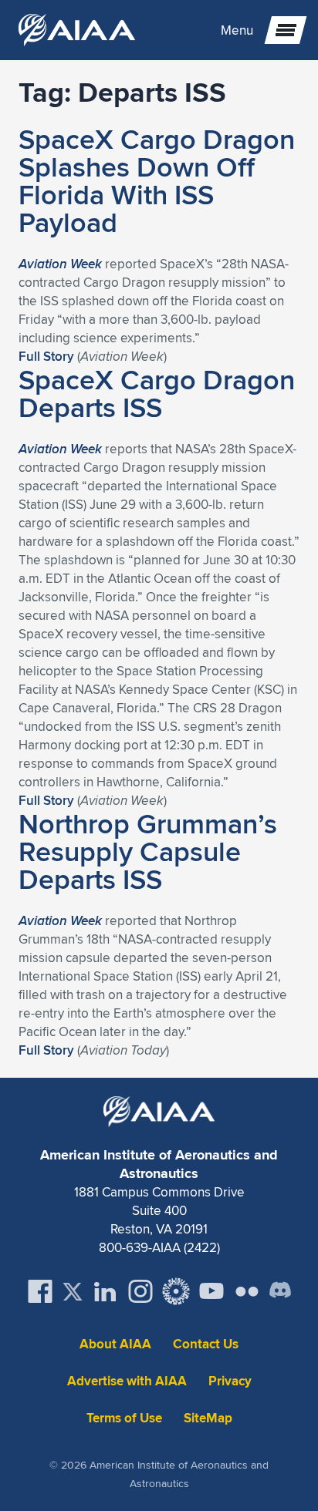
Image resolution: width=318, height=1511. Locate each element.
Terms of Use (124, 1418)
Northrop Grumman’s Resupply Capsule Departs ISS (148, 851)
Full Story (46, 356)
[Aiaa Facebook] (40, 1291)
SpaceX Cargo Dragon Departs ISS (157, 393)
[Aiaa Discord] (280, 1291)
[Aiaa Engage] (176, 1291)
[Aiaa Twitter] (72, 1291)
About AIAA (115, 1344)
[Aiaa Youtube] (211, 1291)
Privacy (230, 1381)
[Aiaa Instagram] (140, 1291)
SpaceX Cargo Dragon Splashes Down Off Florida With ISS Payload (157, 180)
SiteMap (208, 1418)
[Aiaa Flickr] (247, 1291)
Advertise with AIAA (127, 1381)
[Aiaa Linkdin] (105, 1291)
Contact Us (205, 1344)
